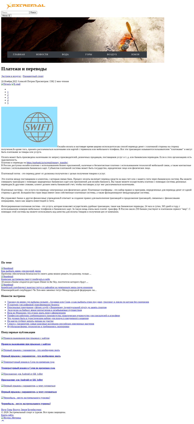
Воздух (112, 54)
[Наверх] (2, 421)
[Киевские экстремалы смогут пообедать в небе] (7, 276)
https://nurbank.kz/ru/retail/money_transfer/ (47, 162)
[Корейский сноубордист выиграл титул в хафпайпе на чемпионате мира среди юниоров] (7, 284)
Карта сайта (7, 415)
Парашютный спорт (33, 76)
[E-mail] (16, 84)
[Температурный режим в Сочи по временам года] (27, 362)
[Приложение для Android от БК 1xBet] (22, 374)
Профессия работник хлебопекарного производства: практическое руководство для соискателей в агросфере (63, 315)
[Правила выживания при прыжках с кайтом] (25, 338)
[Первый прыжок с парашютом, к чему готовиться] (28, 385)
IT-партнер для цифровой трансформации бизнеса (33, 304)
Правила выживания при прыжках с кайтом (26, 344)
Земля (135, 54)
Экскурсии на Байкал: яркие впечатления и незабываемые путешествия (44, 310)
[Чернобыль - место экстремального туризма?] (25, 397)
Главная (19, 54)
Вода (65, 54)
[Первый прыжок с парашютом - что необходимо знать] (30, 350)
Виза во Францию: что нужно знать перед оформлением (36, 313)
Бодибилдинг (35, 409)
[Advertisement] (92, 237)
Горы (88, 54)
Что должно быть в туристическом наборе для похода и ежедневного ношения (48, 318)
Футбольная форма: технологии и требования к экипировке (38, 326)
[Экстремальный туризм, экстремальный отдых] (23, 9)
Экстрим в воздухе (11, 76)
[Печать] (6, 84)
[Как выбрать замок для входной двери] (7, 268)
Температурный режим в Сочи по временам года (28, 368)
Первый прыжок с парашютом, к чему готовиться (29, 391)
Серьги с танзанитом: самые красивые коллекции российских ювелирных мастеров (50, 323)
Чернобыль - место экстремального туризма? (26, 403)
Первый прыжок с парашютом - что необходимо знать (31, 356)
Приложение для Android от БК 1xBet (22, 380)
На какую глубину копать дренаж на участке (30, 321)
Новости (42, 54)
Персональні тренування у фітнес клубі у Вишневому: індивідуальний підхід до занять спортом (57, 307)
